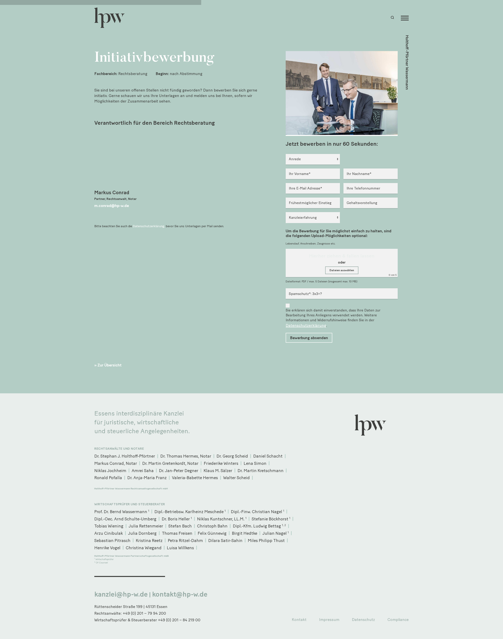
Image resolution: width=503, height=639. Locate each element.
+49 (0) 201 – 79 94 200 (144, 613)
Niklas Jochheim (110, 470)
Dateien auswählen (342, 270)
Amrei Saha (143, 470)
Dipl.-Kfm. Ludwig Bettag (259, 525)
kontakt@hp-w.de (179, 594)
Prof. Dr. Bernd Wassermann (121, 511)
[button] (393, 17)
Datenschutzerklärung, (149, 226)
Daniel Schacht (268, 456)
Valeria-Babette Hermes (195, 477)
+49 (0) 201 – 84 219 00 (179, 620)
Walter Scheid (236, 477)
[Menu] (405, 17)
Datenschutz (363, 619)
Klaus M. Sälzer (218, 470)
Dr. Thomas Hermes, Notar (185, 456)
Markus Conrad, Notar (115, 463)
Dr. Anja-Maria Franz (147, 477)
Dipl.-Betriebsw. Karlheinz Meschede (190, 511)
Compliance (398, 619)
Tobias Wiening (108, 525)
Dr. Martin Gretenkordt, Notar (170, 463)
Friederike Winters (221, 463)
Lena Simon (255, 463)
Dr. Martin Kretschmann (261, 470)
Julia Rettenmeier (146, 525)
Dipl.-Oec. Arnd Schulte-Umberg (125, 518)
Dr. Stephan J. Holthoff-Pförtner (124, 456)
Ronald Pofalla (108, 477)
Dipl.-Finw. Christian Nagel (257, 511)
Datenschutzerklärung (306, 325)
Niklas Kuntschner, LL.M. (221, 518)
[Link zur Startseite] (111, 17)
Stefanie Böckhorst (271, 518)
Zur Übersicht (109, 365)
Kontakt (299, 619)
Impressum (329, 619)
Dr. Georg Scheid (232, 456)
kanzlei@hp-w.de (121, 594)
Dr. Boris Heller (177, 518)
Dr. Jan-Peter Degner (178, 470)
